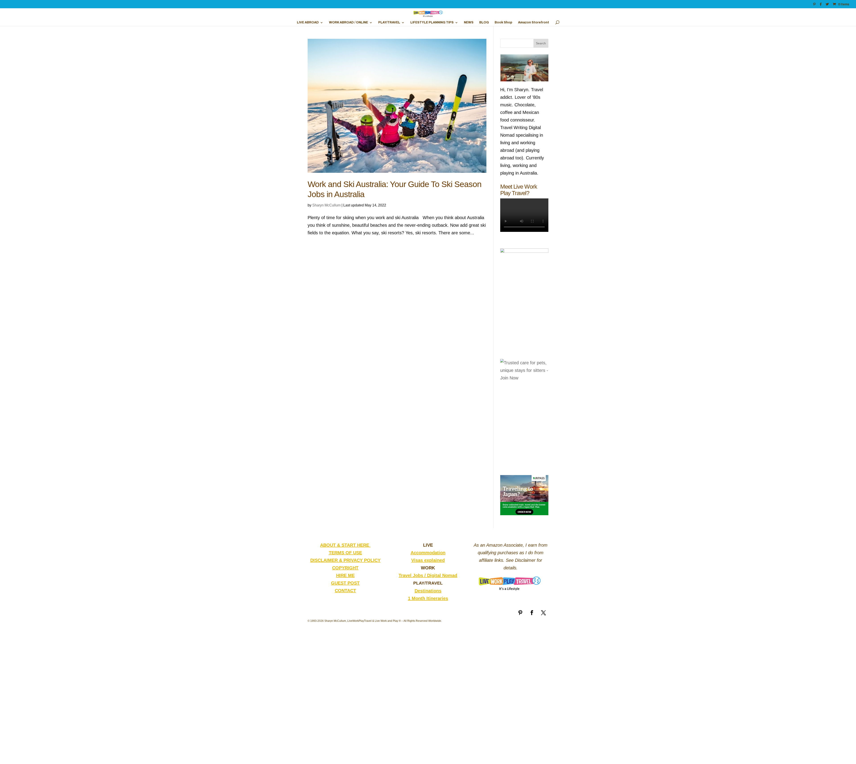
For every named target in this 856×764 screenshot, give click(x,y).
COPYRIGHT (345, 567)
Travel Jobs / (413, 575)
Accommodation (428, 552)
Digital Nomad (442, 575)
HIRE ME (345, 575)
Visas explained (428, 560)
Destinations (428, 590)
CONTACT (345, 590)
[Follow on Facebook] (532, 613)
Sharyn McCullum (326, 205)
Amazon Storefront (533, 22)
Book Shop (503, 22)
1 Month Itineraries (428, 598)
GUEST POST (345, 583)
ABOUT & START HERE (345, 545)
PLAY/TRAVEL (389, 22)
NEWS (468, 22)
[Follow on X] (543, 613)
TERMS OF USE (345, 552)
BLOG (484, 22)
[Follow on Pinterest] (520, 613)
